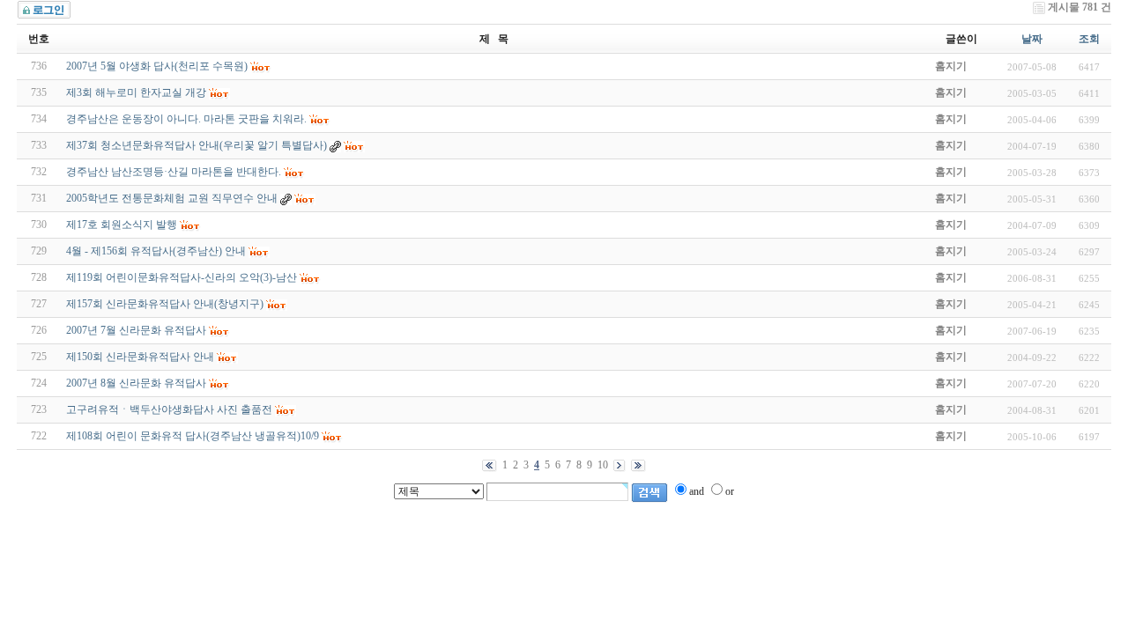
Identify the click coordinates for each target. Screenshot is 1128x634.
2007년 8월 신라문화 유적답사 (136, 383)
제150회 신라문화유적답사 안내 (140, 356)
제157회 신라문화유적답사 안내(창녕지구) (164, 304)
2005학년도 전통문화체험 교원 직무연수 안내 (172, 198)
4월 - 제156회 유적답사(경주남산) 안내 (156, 251)
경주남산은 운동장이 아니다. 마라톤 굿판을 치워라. (186, 119)
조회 (1089, 39)
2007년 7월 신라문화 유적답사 (136, 330)
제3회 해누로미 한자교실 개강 (136, 92)
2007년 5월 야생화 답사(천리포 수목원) (157, 66)
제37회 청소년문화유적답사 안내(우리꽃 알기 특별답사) (196, 145)
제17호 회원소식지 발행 (121, 224)
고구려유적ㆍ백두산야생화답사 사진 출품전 (169, 409)
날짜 (1032, 39)
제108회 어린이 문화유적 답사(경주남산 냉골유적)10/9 (192, 436)
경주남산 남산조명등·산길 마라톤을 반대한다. (173, 172)
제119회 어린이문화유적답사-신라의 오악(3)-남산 (181, 277)
